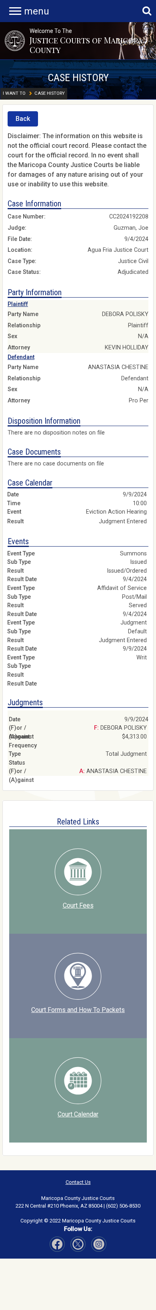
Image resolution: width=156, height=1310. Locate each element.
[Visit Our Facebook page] (57, 1244)
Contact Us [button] (78, 1182)
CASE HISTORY (78, 77)
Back (23, 118)
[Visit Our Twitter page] (98, 1244)
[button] (15, 41)
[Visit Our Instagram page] (78, 1244)
